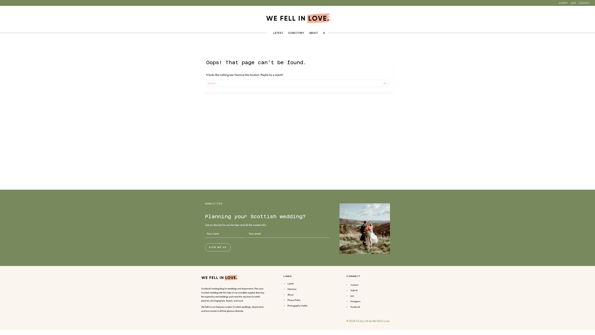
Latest (278, 32)
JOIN (573, 3)
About (313, 32)
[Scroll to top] (592, 288)
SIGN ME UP (218, 247)
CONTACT (584, 3)
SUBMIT (563, 3)
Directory (296, 32)
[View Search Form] (325, 33)
